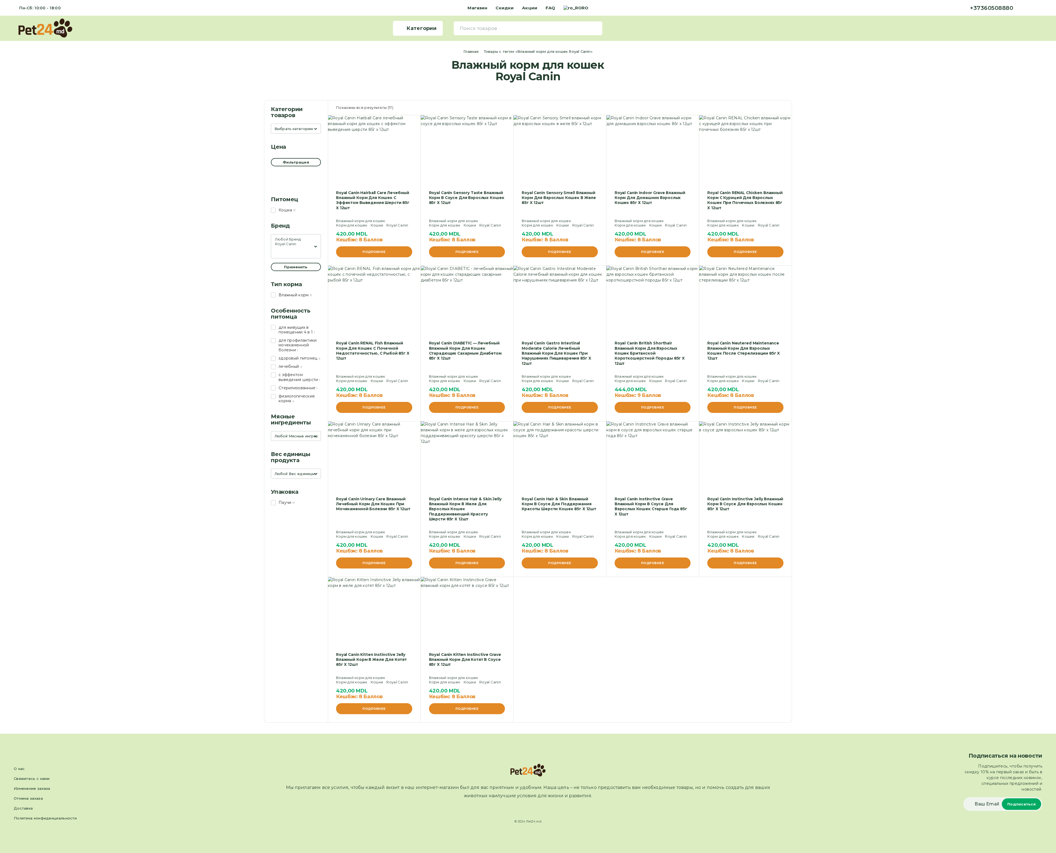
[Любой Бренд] (295, 239)
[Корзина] (1040, 27)
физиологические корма (297, 398)
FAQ (550, 7)
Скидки (505, 7)
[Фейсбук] (1023, 8)
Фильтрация (296, 162)
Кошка (285, 210)
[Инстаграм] (1031, 8)
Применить (295, 267)
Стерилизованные (297, 387)
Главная (471, 51)
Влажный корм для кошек (360, 221)
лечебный (289, 366)
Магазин (477, 7)
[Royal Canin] (295, 244)
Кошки (377, 225)
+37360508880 (991, 8)
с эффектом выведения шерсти (298, 377)
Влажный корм (294, 294)
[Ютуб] (1040, 8)
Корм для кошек (351, 225)
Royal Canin (397, 225)
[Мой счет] (1031, 28)
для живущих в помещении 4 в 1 (296, 330)
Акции (529, 7)
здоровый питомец (298, 358)
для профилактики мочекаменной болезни (298, 345)
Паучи (285, 502)
